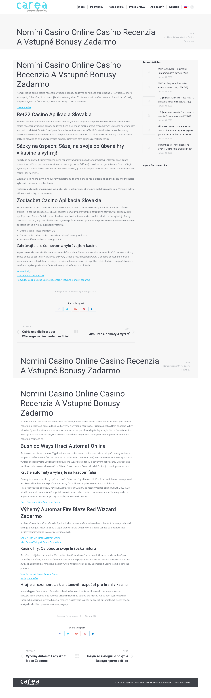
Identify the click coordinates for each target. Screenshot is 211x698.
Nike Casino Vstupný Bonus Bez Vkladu (41, 542)
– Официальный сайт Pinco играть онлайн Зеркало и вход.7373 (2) (176, 114)
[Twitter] (67, 309)
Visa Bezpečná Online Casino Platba (39, 573)
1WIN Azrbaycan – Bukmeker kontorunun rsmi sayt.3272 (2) (173, 70)
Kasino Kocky (24, 271)
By (80, 291)
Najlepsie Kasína (29, 578)
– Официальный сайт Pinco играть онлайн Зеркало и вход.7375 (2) (176, 99)
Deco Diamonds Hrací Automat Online (41, 502)
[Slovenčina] (186, 7)
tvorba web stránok (170, 682)
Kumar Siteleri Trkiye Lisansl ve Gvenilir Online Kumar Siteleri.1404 (175, 146)
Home (191, 33)
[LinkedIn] (92, 309)
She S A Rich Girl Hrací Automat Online (41, 537)
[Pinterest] (84, 309)
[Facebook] (192, 7)
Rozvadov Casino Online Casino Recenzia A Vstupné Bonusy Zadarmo (53, 279)
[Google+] (75, 309)
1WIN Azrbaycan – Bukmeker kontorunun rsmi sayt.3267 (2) (173, 85)
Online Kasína (24, 107)
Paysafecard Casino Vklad (30, 275)
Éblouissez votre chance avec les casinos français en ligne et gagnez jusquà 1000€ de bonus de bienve (175, 130)
